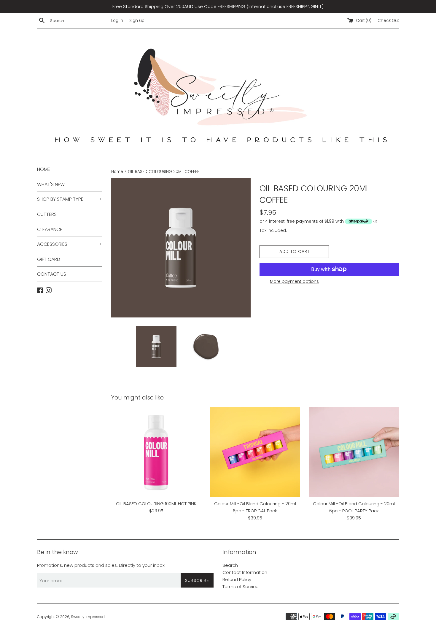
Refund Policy (236, 579)
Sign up (136, 20)
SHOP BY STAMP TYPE (69, 199)
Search (230, 565)
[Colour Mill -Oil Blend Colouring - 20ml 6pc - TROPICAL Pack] (255, 452)
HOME (43, 169)
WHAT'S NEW (51, 184)
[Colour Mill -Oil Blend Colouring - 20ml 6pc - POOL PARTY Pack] (354, 452)
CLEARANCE (49, 229)
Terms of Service (240, 586)
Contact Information (244, 572)
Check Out (388, 20)
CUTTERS (47, 214)
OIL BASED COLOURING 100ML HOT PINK (156, 503)
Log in (117, 20)
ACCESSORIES (69, 244)
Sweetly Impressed (88, 616)
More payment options (294, 281)
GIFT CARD (48, 259)
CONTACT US (51, 274)
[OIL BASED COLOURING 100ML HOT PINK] (156, 452)
